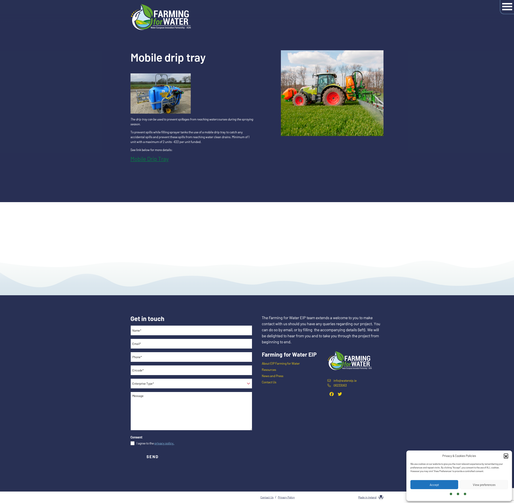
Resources (269, 369)
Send (153, 456)
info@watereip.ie (345, 380)
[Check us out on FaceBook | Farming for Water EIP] (331, 394)
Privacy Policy (286, 497)
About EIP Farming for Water (281, 363)
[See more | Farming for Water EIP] (349, 360)
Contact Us (269, 382)
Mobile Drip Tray (150, 158)
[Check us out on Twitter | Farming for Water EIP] (340, 394)
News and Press (272, 376)
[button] (506, 456)
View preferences (484, 485)
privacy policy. (164, 443)
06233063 (340, 385)
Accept (434, 485)
